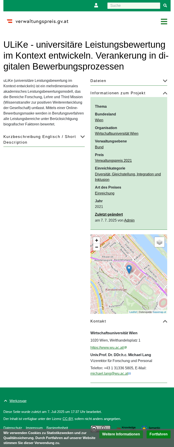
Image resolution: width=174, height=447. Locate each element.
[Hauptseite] (39, 20)
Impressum (34, 428)
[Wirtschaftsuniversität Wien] (129, 269)
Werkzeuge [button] (18, 401)
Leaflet (133, 312)
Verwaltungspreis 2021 (113, 160)
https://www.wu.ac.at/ (107, 348)
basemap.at (159, 312)
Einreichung (104, 193)
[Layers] (159, 242)
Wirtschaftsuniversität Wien (116, 133)
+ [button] (96, 240)
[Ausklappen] (165, 81)
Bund (99, 147)
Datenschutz (12, 428)
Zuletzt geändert (109, 214)
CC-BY (68, 419)
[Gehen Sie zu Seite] (165, 5)
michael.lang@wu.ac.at (109, 373)
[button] (121, 434)
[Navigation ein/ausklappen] (164, 21)
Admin (129, 220)
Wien (99, 120)
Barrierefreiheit (57, 428)
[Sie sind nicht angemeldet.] (97, 5)
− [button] (96, 247)
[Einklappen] (165, 94)
